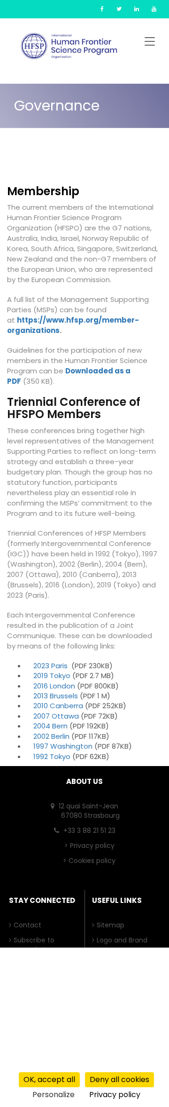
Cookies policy (92, 860)
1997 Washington (62, 746)
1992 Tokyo (51, 756)
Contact (29, 925)
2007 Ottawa (56, 716)
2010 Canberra (58, 706)
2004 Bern (50, 726)
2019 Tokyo (51, 675)
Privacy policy (92, 845)
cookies (64, 1064)
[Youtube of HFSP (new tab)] (154, 9)
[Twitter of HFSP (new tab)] (119, 9)
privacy (18, 1064)
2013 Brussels (55, 696)
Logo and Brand (124, 940)
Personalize (53, 1094)
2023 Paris (50, 666)
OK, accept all (49, 1079)
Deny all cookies (119, 1079)
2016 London (54, 686)
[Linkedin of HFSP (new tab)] (136, 9)
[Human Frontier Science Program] (69, 46)
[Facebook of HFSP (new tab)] (102, 9)
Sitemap (112, 925)
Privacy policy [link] (114, 1094)
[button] (150, 42)
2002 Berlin (51, 736)
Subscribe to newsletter (36, 944)
